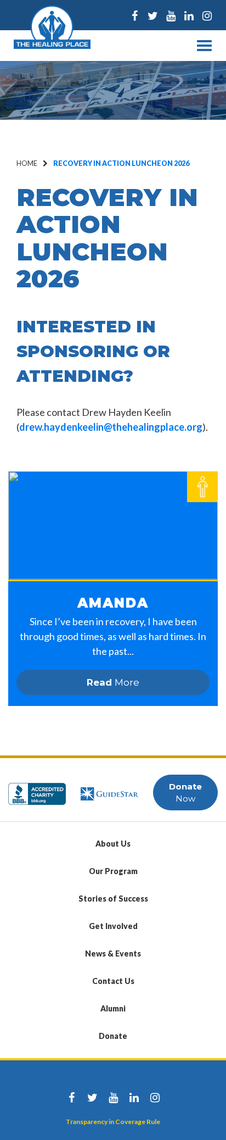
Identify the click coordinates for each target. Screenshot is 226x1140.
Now (185, 792)
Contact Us (113, 981)
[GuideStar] (109, 788)
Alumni (113, 1008)
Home (26, 163)
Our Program (113, 871)
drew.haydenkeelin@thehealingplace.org (110, 427)
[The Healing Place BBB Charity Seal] (37, 788)
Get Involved (113, 926)
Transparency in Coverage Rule (113, 1121)
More (113, 682)
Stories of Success (113, 898)
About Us (113, 843)
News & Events (113, 953)
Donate (113, 1036)
